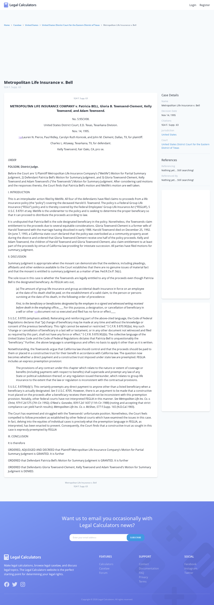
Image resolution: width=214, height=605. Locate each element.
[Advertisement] (107, 51)
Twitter (188, 573)
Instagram (190, 568)
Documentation (149, 568)
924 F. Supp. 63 (12, 87)
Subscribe (135, 537)
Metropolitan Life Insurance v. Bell (38, 82)
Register (205, 5)
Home (7, 25)
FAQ (141, 573)
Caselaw (17, 25)
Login (192, 5)
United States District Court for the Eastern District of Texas (71, 25)
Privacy (143, 577)
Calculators (106, 564)
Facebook (190, 564)
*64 (20, 137)
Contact (144, 564)
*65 (36, 311)
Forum (103, 573)
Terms (143, 581)
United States (31, 25)
